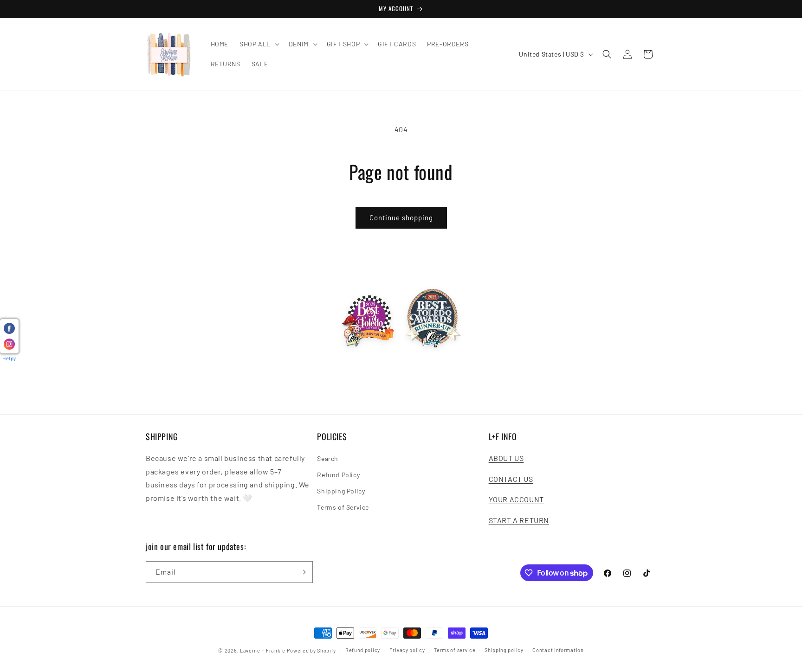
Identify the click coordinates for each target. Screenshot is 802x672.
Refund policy (362, 650)
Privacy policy (407, 650)
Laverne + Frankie (262, 650)
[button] (258, 44)
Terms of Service (343, 507)
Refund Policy (338, 475)
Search (327, 458)
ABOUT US (506, 458)
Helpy (9, 358)
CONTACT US (511, 478)
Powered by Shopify (311, 650)
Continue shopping (401, 217)
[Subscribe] (302, 572)
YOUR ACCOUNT (516, 499)
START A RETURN (519, 520)
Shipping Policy (341, 491)
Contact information (557, 650)
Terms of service (454, 650)
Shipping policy (504, 650)
